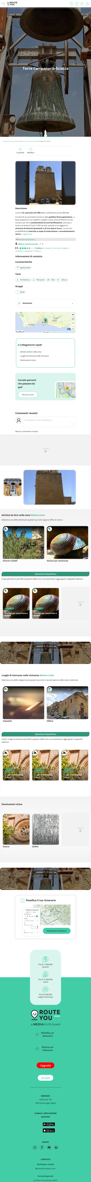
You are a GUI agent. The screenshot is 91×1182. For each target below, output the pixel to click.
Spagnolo (29, 251)
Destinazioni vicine (28, 360)
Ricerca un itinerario (47, 1049)
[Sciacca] (16, 829)
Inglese (65, 248)
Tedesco (37, 251)
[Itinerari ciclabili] (23, 542)
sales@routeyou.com (46, 1168)
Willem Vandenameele (28, 239)
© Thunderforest (53, 332)
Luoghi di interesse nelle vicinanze (34, 356)
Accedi (45, 1078)
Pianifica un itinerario (47, 1034)
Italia (16, 141)
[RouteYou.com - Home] (12, 3)
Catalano (48, 248)
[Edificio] (67, 702)
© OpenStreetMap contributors (66, 332)
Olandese (19, 251)
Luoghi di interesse (8, 141)
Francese (57, 248)
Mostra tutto (38, 515)
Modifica (30, 152)
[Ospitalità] (23, 702)
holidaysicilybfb (10, 135)
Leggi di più (27, 234)
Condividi (20, 152)
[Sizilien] (45, 829)
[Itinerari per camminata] (67, 542)
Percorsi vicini (28, 394)
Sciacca (32, 141)
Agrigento (22, 141)
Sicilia (27, 141)
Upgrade (45, 1065)
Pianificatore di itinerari (57, 931)
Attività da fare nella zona (30, 352)
